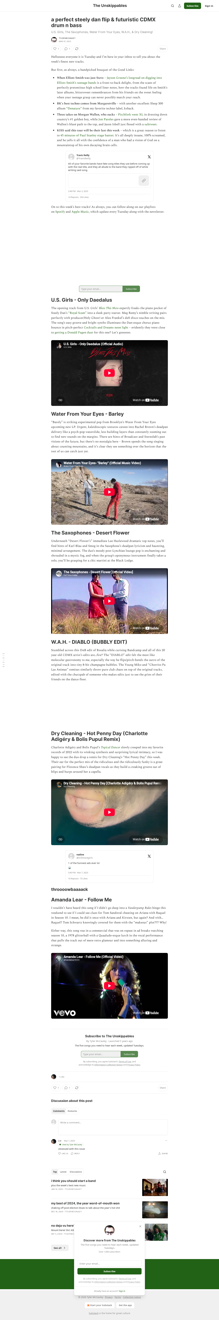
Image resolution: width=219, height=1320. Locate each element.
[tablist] (65, 1111)
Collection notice (132, 1297)
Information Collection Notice (108, 1281)
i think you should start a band (73, 1181)
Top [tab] (55, 1171)
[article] (109, 1187)
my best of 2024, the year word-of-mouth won (85, 1203)
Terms (117, 1297)
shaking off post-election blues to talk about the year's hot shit (85, 1207)
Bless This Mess (109, 308)
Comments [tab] (58, 1111)
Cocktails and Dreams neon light (106, 327)
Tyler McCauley (67, 38)
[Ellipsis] (166, 1140)
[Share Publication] (179, 6)
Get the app (125, 1305)
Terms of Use (125, 1278)
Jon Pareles (106, 119)
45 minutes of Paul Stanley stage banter (87, 135)
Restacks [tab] (72, 1111)
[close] (140, 1226)
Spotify (60, 211)
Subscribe (192, 5)
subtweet (150, 124)
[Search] (172, 6)
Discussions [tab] (76, 1171)
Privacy (109, 1297)
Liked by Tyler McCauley (72, 1144)
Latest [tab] (63, 1171)
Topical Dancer (110, 747)
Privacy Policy (133, 1281)
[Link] (46, 299)
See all (58, 1247)
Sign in (209, 5)
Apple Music (80, 211)
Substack (93, 1313)
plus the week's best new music (68, 1185)
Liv (59, 1140)
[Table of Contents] (3, 660)
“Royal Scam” (77, 313)
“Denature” (74, 108)
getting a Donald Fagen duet (74, 332)
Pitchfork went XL (130, 114)
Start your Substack (101, 1305)
